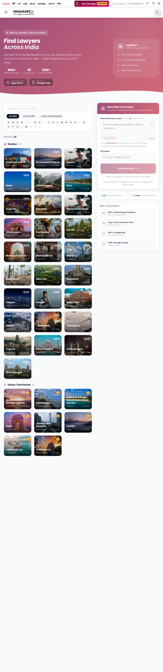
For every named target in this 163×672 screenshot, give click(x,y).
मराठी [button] (59, 3)
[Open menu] (6, 12)
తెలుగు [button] (32, 3)
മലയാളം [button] (42, 3)
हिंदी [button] (13, 3)
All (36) (13, 116)
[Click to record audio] (152, 124)
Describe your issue (121, 118)
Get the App (94, 3)
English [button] (6, 3)
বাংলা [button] (19, 3)
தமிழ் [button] (25, 3)
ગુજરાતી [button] (51, 3)
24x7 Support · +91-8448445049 (127, 3)
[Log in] (157, 12)
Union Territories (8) (51, 116)
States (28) (29, 116)
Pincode (105, 151)
